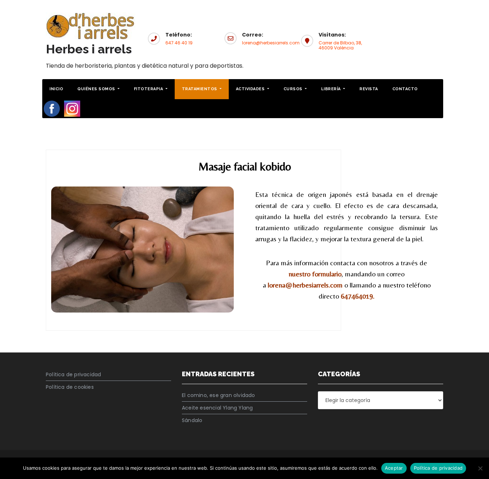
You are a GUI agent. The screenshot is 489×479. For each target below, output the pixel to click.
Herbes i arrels (89, 49)
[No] (480, 468)
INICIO (56, 89)
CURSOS (294, 89)
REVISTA (368, 89)
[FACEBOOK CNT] (51, 108)
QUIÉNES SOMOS (96, 89)
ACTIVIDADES (251, 89)
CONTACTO (405, 89)
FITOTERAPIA (149, 89)
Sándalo (192, 420)
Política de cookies (70, 387)
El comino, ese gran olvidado (218, 395)
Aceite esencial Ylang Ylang (217, 407)
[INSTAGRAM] (72, 108)
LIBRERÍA (331, 89)
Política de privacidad (73, 374)
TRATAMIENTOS (200, 89)
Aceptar (394, 468)
